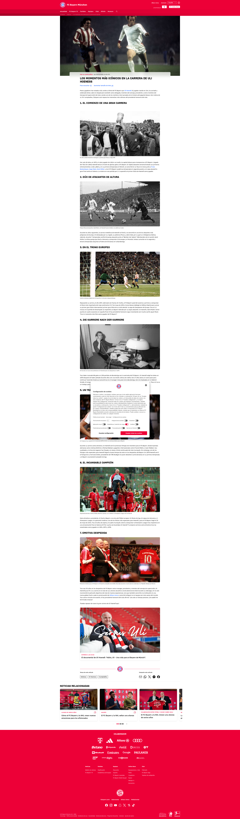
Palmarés (144, 770)
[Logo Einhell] (98, 752)
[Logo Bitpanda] (111, 747)
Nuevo (130, 778)
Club (97, 11)
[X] (124, 805)
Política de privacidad (72, 815)
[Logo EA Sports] (146, 747)
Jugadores (131, 775)
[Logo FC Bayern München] (120, 792)
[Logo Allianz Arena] (162, 815)
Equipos (90, 11)
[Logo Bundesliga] (177, 814)
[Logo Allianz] (123, 740)
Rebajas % (131, 780)
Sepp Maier (92, 169)
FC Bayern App (146, 772)
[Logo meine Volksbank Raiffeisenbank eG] (140, 758)
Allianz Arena (155, 2)
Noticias (69, 14)
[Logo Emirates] (113, 752)
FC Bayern (62, 14)
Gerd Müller (101, 169)
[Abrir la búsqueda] (117, 11)
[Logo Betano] (97, 747)
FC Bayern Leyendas (119, 775)
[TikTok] (133, 805)
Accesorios (131, 783)
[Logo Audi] (137, 740)
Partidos (83, 11)
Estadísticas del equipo (104, 772)
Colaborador (120, 734)
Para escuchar (84, 85)
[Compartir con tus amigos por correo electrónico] (140, 676)
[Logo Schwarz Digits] (107, 758)
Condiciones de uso (82, 815)
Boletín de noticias (90, 770)
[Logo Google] (126, 752)
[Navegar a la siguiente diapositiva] (126, 724)
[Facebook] (106, 805)
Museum (110, 11)
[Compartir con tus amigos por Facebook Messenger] (154, 676)
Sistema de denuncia (101, 815)
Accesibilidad (91, 815)
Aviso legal (62, 815)
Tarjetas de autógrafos (148, 775)
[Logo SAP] (95, 758)
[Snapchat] (120, 805)
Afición (103, 11)
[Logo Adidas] (109, 740)
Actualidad (63, 11)
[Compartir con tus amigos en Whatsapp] (145, 676)
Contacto (163, 2)
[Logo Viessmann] (123, 758)
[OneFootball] (129, 805)
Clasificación (101, 770)
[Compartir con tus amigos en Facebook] (158, 676)
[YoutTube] (115, 805)
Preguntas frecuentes (112, 815)
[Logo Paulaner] (141, 753)
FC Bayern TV (73, 11)
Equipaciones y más (134, 770)
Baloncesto (115, 799)
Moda (130, 772)
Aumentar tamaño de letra (102, 85)
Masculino (116, 770)
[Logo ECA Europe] (170, 814)
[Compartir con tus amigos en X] (149, 676)
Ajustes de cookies (129, 815)
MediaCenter (135, 799)
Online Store (132, 766)
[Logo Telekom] (100, 740)
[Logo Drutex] (135, 747)
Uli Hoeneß (127, 90)
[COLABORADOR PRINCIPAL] (164, 7)
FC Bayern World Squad (119, 778)
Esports (115, 772)
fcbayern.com (105, 799)
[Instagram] (111, 805)
